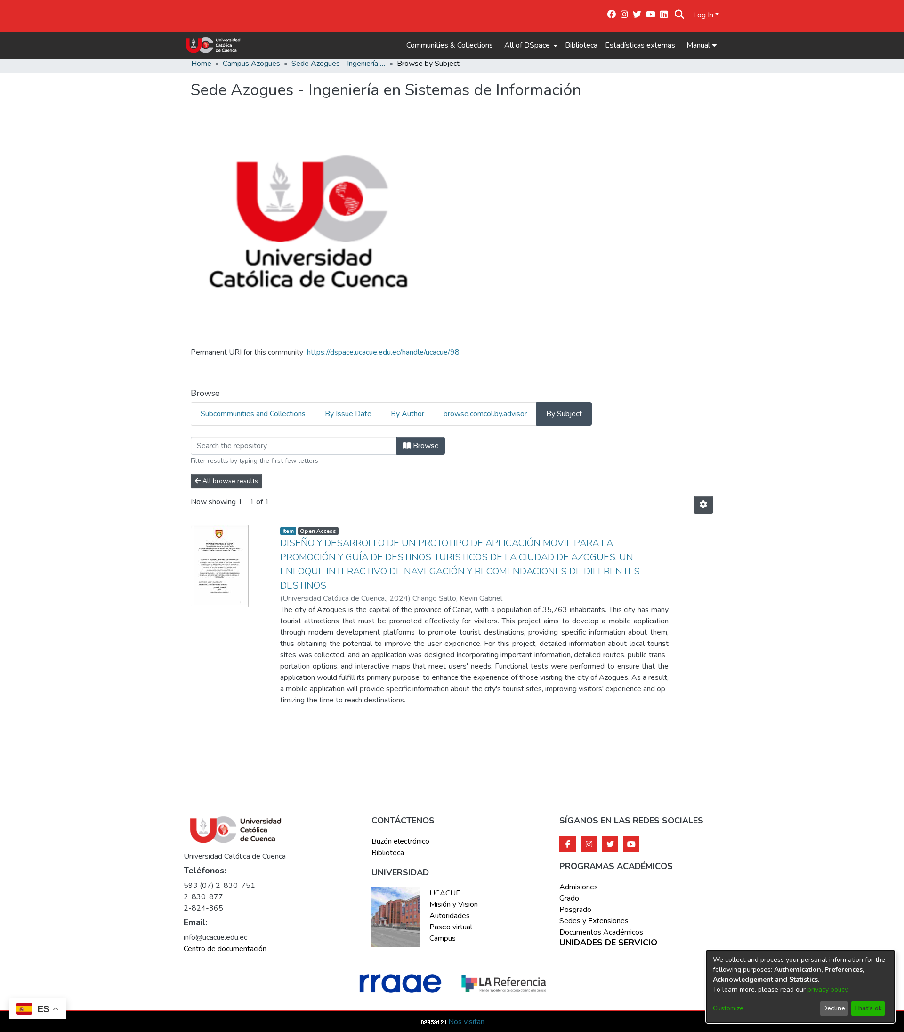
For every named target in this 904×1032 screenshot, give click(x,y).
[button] (680, 15)
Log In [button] (704, 15)
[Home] (213, 45)
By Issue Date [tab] (348, 414)
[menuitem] (529, 45)
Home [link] (201, 63)
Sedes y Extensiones (594, 921)
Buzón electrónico (400, 841)
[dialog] (800, 986)
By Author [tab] (407, 414)
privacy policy (827, 989)
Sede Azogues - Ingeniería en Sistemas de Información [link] (338, 63)
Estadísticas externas (640, 45)
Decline (834, 1008)
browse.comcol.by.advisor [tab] (485, 414)
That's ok (868, 1008)
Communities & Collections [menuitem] (449, 45)
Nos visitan (466, 1021)
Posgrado (575, 909)
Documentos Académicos (601, 932)
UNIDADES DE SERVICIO (608, 943)
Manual (699, 45)
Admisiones (578, 887)
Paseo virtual (450, 927)
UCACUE (444, 893)
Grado (569, 898)
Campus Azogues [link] (251, 63)
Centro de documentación (225, 948)
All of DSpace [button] (527, 45)
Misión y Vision (453, 904)
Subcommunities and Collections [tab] (253, 414)
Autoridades (449, 916)
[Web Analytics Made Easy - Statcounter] (434, 1021)
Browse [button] (425, 446)
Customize (728, 1008)
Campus (442, 938)
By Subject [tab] (564, 414)
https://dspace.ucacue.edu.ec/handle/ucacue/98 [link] (383, 352)
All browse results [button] (229, 480)
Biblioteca (581, 45)
